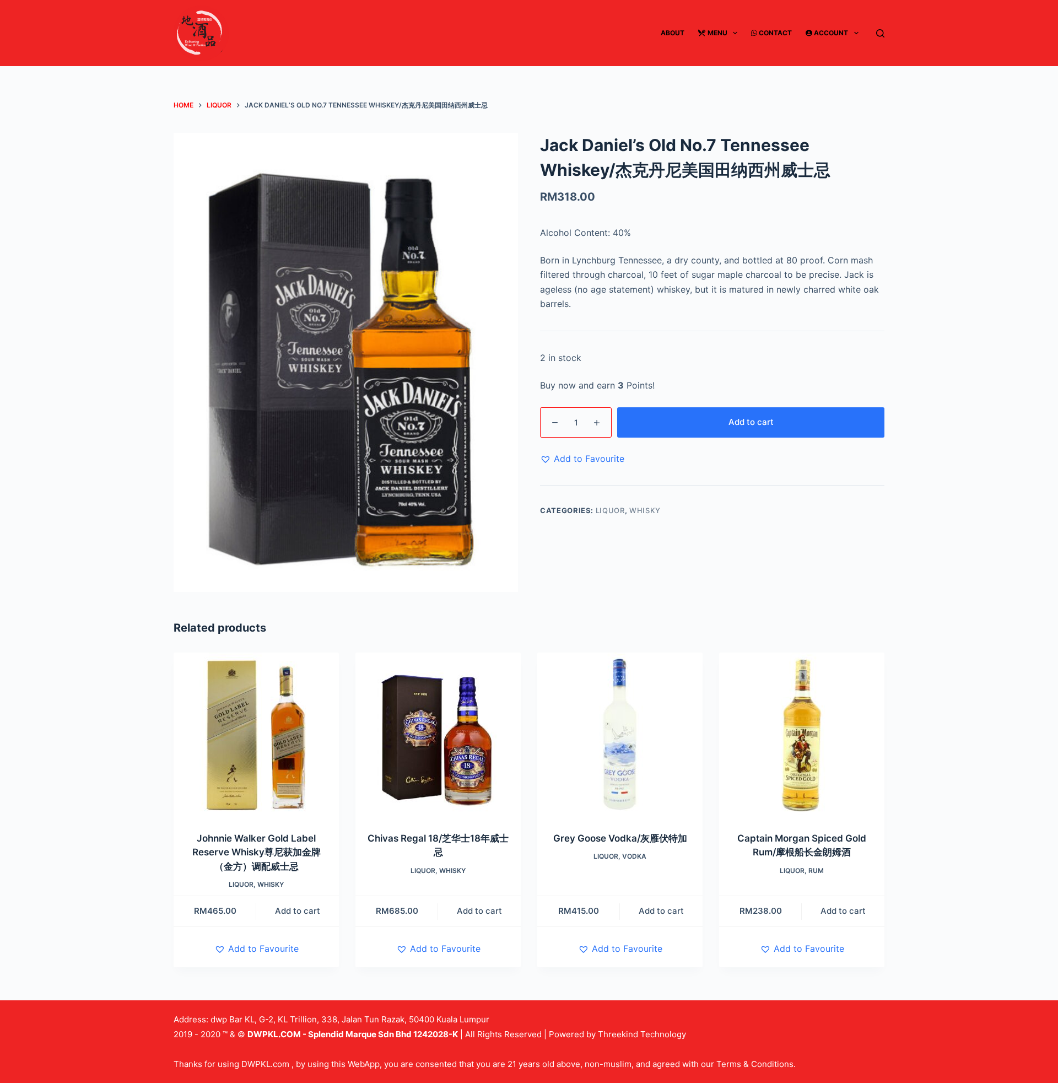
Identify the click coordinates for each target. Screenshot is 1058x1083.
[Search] (880, 33)
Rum (816, 870)
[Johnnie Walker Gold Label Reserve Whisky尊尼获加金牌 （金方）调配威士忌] (256, 735)
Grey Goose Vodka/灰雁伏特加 (620, 838)
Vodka (634, 856)
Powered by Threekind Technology (617, 1034)
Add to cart (751, 422)
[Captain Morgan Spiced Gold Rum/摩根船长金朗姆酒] (801, 735)
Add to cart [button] (297, 911)
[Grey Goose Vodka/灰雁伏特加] (620, 735)
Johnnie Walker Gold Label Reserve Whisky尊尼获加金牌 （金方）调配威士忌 (256, 852)
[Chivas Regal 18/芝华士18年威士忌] (438, 735)
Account (830, 33)
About (672, 33)
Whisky (645, 510)
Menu (716, 33)
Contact (774, 33)
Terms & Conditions (755, 1064)
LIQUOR (610, 510)
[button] (582, 458)
